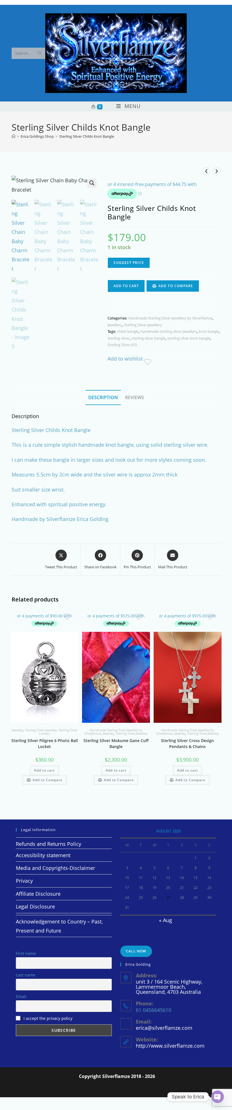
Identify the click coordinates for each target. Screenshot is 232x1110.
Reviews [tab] (134, 397)
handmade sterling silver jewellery (168, 331)
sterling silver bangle (148, 338)
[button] (91, 183)
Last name (25, 975)
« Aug (165, 920)
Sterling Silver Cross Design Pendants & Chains (187, 743)
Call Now (136, 951)
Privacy (24, 880)
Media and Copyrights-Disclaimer (55, 868)
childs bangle (128, 331)
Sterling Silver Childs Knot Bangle (86, 136)
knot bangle (209, 331)
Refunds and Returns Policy (48, 843)
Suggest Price (128, 262)
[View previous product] (206, 171)
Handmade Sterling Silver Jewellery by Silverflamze (170, 318)
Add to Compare (175, 285)
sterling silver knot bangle (188, 338)
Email (21, 996)
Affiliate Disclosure (38, 893)
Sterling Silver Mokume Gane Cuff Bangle (116, 743)
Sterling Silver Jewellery (143, 324)
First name (26, 953)
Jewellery (115, 324)
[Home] (13, 136)
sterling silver (119, 338)
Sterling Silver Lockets (58, 732)
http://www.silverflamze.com (170, 1045)
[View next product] (216, 171)
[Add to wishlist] (151, 360)
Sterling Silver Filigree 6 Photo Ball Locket (44, 743)
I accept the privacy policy (47, 1018)
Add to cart (126, 285)
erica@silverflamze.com (164, 1027)
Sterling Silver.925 (122, 344)
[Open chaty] (217, 1096)
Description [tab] (103, 397)
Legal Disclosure (35, 906)
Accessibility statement (43, 855)
